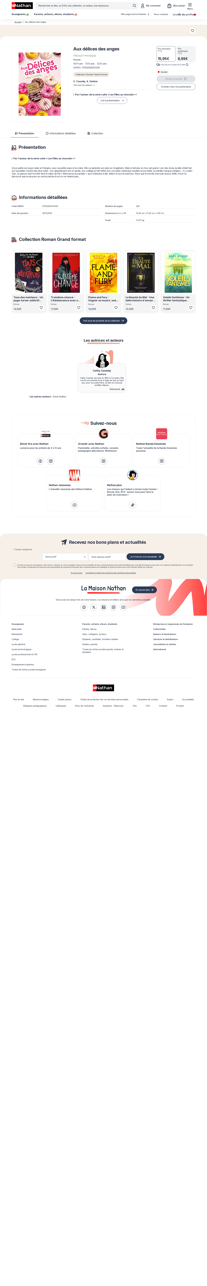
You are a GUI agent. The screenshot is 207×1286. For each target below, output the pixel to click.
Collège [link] (15, 639)
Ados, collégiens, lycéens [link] (94, 634)
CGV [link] (148, 706)
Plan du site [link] (18, 699)
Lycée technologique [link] (21, 649)
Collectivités (159, 629)
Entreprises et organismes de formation (173, 624)
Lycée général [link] (18, 644)
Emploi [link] (170, 699)
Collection (97, 133)
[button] (39, 84)
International (159, 649)
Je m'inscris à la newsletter (143, 556)
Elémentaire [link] (17, 634)
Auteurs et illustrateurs (164, 634)
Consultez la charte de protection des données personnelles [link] (110, 573)
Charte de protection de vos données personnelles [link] (104, 699)
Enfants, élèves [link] (89, 629)
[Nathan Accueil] (22, 5)
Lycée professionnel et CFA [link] (24, 654)
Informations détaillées (63, 133)
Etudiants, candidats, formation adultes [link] (100, 639)
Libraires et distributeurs (165, 639)
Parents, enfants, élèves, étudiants (99, 624)
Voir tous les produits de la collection (101, 320)
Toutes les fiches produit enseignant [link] (29, 669)
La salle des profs (183, 14)
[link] (40, 461)
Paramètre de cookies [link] (147, 699)
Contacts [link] (163, 706)
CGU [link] (135, 706)
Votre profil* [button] (50, 557)
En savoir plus (76, 573)
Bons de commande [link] (84, 706)
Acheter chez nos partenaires (176, 86)
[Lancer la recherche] (134, 5)
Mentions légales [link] (41, 699)
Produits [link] (180, 706)
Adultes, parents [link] (89, 644)
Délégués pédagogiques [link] (35, 706)
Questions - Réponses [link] (113, 706)
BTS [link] (13, 659)
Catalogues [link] (61, 706)
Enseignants (18, 624)
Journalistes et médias (164, 644)
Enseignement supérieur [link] (23, 664)
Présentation (26, 133)
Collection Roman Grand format (91, 74)
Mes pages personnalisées (134, 14)
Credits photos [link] (64, 699)
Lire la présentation (110, 100)
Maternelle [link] (17, 629)
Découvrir (115, 389)
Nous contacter (161, 14)
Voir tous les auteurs (82, 85)
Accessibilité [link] (188, 699)
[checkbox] (15, 565)
